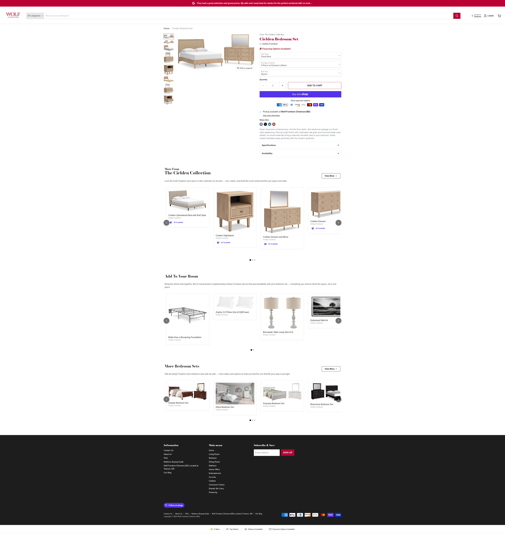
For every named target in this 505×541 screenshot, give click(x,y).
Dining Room (214, 462)
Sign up (287, 452)
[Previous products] (166, 223)
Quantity (263, 79)
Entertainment (215, 473)
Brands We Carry (216, 488)
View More (329, 176)
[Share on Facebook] (261, 124)
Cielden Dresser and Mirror (275, 237)
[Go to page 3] (254, 260)
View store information (271, 115)
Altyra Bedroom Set (225, 407)
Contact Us (168, 450)
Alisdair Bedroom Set (178, 403)
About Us (168, 454)
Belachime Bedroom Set (321, 404)
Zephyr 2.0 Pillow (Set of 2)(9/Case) (232, 312)
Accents (212, 477)
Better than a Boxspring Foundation (184, 337)
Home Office (214, 469)
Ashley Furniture (270, 44)
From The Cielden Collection (272, 35)
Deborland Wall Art (319, 320)
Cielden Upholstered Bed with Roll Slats (187, 215)
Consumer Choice (216, 485)
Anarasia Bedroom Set (273, 403)
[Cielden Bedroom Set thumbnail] (168, 36)
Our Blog (167, 472)
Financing (213, 492)
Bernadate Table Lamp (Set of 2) (278, 332)
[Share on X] (265, 124)
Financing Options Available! (276, 49)
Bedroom (213, 458)
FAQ (166, 458)
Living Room (214, 454)
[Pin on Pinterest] (273, 124)
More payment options (300, 100)
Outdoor (212, 481)
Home (166, 28)
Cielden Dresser (318, 221)
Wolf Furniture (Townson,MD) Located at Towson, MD (232, 514)
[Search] (456, 16)
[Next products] (338, 223)
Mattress (212, 465)
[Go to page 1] (250, 260)
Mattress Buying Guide (173, 462)
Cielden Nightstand (225, 235)
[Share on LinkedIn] (269, 124)
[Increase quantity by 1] (282, 85)
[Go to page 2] (252, 260)
